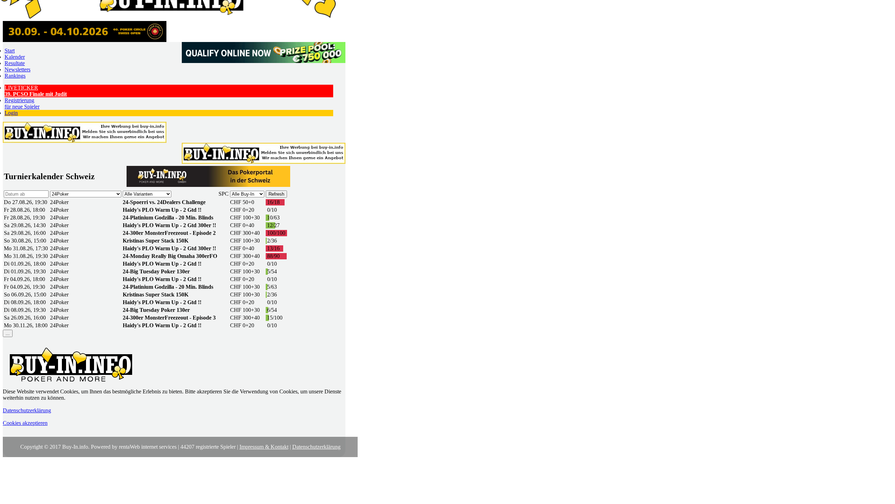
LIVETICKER (36, 91)
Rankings (15, 76)
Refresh (276, 194)
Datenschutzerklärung (27, 410)
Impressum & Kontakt (263, 447)
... (8, 333)
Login (11, 113)
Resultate (15, 63)
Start (10, 51)
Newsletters (17, 69)
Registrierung (22, 103)
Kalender (15, 57)
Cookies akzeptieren (25, 423)
